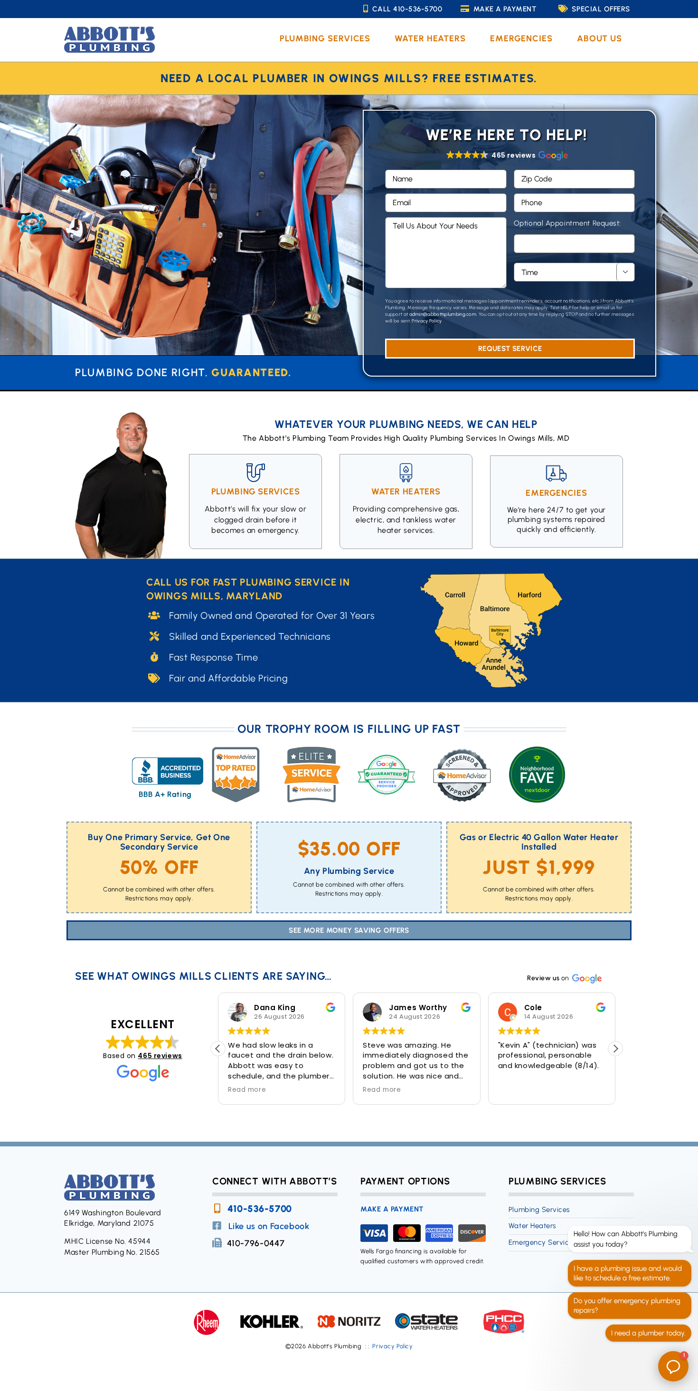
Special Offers (601, 9)
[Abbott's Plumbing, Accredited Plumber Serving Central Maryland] (167, 773)
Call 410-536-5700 (407, 9)
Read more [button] (247, 1090)
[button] (506, 155)
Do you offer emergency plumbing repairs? (627, 1305)
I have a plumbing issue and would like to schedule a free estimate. (628, 1273)
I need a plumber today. (648, 1333)
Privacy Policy (427, 321)
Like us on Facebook (269, 1226)
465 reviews (160, 1055)
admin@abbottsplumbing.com (443, 314)
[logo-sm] (109, 30)
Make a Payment (504, 9)
